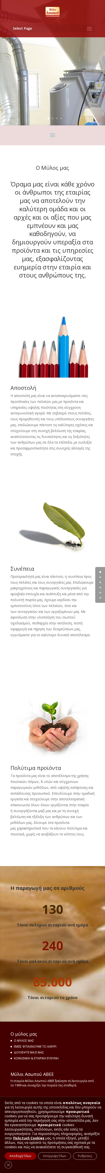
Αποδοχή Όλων (20, 1156)
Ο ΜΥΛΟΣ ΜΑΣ (24, 1041)
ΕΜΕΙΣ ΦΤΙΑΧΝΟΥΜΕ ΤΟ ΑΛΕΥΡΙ (35, 1046)
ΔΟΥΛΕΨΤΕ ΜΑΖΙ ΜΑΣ (29, 1052)
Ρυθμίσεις (85, 1156)
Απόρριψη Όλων (54, 1156)
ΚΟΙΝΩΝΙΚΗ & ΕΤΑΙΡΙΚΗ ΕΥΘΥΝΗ (36, 1058)
